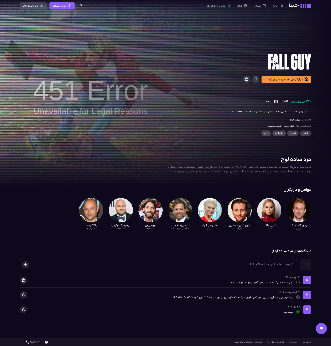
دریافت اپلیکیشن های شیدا (248, 342)
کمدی (293, 133)
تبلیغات (293, 342)
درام (266, 133)
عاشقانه (279, 133)
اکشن (305, 133)
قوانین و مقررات (276, 342)
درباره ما (307, 342)
